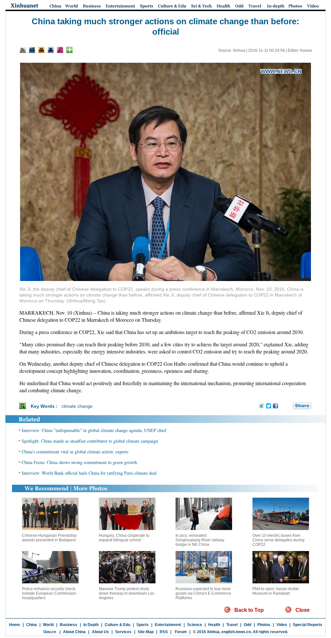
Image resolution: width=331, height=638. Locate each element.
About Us (100, 632)
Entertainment (168, 624)
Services (123, 632)
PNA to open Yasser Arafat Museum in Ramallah (275, 591)
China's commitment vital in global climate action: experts (75, 452)
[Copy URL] (51, 50)
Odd (247, 624)
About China (74, 632)
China (31, 624)
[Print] (41, 50)
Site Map (146, 632)
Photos (263, 624)
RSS (164, 632)
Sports (142, 624)
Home (14, 624)
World (48, 624)
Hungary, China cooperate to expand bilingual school (124, 537)
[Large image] (60, 50)
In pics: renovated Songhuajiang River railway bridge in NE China (200, 540)
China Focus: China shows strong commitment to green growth (79, 462)
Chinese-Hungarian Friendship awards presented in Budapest (49, 537)
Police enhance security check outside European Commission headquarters (49, 593)
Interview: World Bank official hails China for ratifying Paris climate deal (89, 473)
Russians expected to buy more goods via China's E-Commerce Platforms (203, 593)
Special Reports (307, 624)
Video (281, 624)
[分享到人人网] (288, 406)
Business (68, 624)
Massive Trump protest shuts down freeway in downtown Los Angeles (126, 593)
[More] (69, 50)
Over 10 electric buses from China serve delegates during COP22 (278, 540)
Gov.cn (49, 632)
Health (214, 624)
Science (194, 624)
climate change (76, 406)
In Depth (91, 624)
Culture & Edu (117, 624)
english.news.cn (236, 632)
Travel (232, 624)
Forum (180, 632)
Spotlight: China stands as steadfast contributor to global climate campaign (90, 441)
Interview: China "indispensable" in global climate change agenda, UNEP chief (94, 430)
